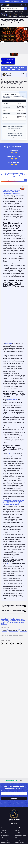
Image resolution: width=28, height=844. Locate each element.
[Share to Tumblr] (21, 643)
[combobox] (12, 8)
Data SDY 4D (11, 453)
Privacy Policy (17, 801)
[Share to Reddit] (18, 643)
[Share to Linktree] (10, 643)
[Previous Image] (2, 42)
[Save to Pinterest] (14, 643)
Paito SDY (8, 563)
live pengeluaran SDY (12, 399)
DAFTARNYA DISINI (8, 59)
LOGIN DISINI (8, 62)
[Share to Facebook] (6, 643)
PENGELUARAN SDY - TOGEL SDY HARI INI (14, 68)
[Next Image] (25, 42)
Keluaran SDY (8, 343)
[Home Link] (7, 5)
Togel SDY (17, 195)
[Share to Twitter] (2, 643)
